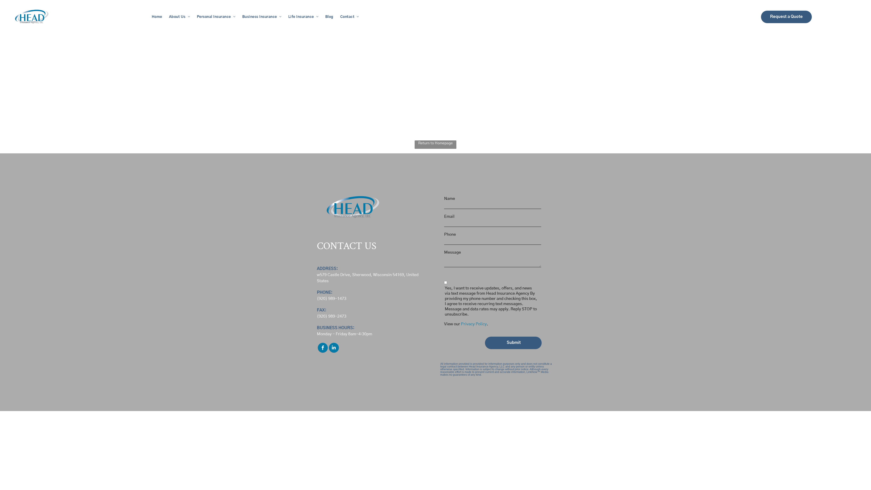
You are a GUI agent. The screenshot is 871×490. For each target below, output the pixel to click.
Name (449, 199)
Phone (450, 235)
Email (449, 217)
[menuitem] (157, 16)
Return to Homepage (435, 143)
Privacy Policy (474, 324)
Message (452, 252)
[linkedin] (334, 348)
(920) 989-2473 (331, 316)
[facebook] (323, 348)
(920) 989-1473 (331, 299)
